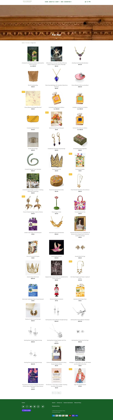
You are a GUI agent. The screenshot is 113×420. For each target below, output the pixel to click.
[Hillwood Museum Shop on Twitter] (23, 406)
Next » (59, 392)
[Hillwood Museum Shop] (27, 1)
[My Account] (85, 2)
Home (46, 1)
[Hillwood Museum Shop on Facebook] (27, 406)
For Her (28, 42)
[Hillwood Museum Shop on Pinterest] (35, 406)
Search (53, 402)
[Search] (87, 2)
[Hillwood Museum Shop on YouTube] (31, 406)
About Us (51, 1)
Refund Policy (77, 402)
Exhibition (67, 1)
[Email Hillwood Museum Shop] (43, 406)
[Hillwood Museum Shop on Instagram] (38, 406)
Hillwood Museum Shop (60, 410)
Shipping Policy (56, 406)
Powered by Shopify (56, 412)
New (62, 1)
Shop (57, 1)
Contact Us (59, 402)
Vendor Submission (68, 402)
